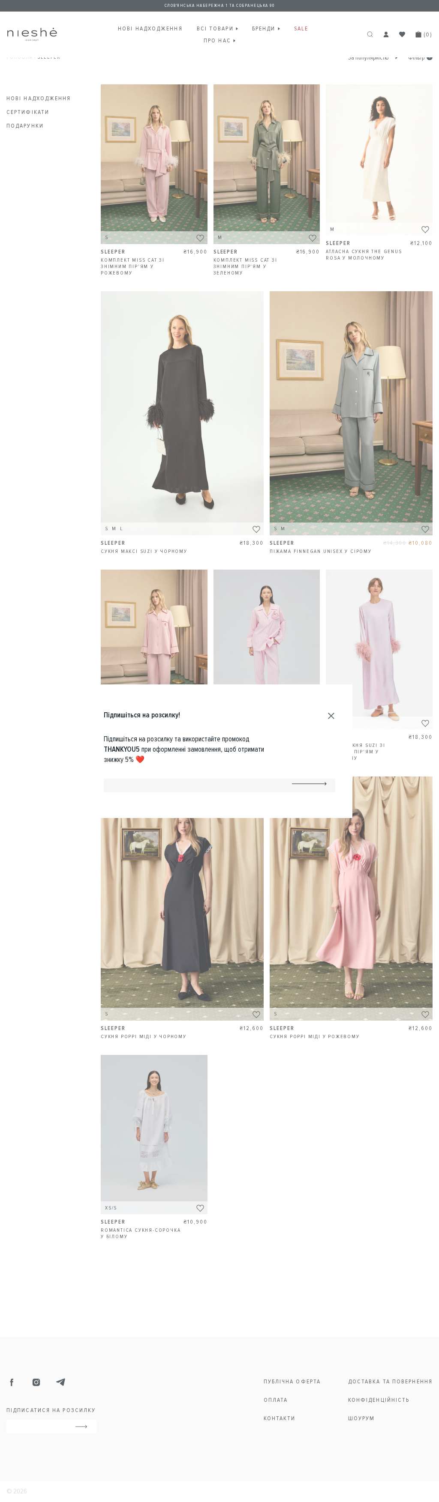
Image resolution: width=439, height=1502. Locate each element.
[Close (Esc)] (331, 716)
